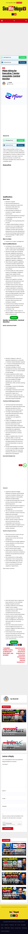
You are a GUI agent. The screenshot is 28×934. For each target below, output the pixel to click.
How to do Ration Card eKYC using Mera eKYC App (13, 894)
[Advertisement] (14, 41)
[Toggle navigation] (14, 21)
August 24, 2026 (8, 853)
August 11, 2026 (8, 882)
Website (4, 806)
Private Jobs (9, 714)
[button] (26, 20)
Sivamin (10, 82)
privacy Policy (18, 928)
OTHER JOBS (7, 928)
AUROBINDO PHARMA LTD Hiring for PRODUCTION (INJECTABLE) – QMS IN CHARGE (8, 651)
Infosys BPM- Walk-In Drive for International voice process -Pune (13, 746)
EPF (15, 924)
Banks (5, 847)
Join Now (23, 57)
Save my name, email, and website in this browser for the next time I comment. (12, 817)
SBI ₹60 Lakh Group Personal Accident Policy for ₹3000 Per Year (13, 851)
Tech (9, 891)
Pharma (12, 928)
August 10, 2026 (8, 897)
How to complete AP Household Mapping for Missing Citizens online (11, 880)
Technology (24, 928)
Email (4, 798)
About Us (6, 924)
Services (5, 862)
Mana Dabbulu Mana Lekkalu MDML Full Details (12, 865)
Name (4, 791)
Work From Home (16, 714)
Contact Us (11, 924)
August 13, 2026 (8, 868)
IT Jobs (5, 728)
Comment (5, 764)
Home (2, 924)
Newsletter (23, 924)
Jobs (4, 68)
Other (2, 928)
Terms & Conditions (5, 931)
